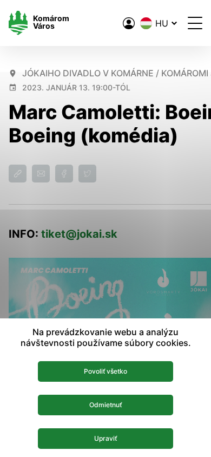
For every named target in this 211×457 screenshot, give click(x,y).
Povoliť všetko (105, 371)
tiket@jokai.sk (79, 233)
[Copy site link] (18, 173)
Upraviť (105, 438)
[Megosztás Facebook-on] (64, 173)
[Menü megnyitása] (195, 23)
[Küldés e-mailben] (41, 173)
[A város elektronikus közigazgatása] (129, 23)
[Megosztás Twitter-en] (87, 173)
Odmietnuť (105, 405)
